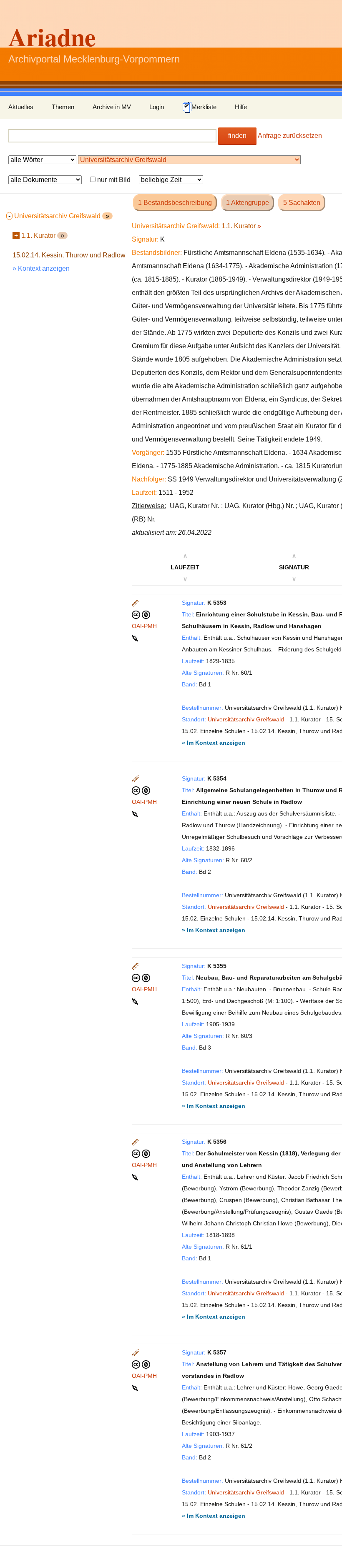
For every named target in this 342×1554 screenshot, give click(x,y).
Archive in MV (112, 106)
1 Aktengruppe (247, 202)
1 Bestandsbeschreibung (175, 202)
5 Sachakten (301, 202)
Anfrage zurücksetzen (290, 135)
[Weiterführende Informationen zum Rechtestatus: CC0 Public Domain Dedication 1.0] (141, 614)
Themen (63, 106)
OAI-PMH (144, 626)
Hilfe (241, 106)
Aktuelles (20, 106)
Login (156, 106)
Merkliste (203, 106)
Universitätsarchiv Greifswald (246, 719)
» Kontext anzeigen (41, 268)
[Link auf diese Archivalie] (136, 637)
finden (237, 135)
